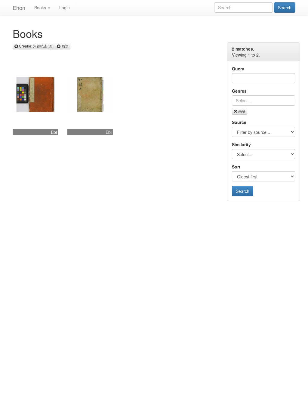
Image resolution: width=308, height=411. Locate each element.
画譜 (241, 111)
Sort (236, 167)
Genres (239, 91)
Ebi (54, 132)
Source (239, 122)
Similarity (241, 144)
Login (64, 8)
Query (238, 69)
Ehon (19, 7)
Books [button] (40, 8)
